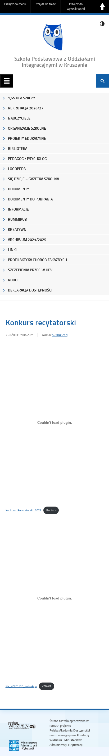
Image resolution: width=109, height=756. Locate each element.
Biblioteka (17, 148)
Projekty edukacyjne (27, 138)
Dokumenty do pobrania (30, 199)
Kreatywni (18, 229)
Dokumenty (18, 188)
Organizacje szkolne (27, 128)
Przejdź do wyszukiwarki (76, 6)
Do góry (102, 6)
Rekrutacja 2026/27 (25, 107)
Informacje (18, 209)
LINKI (12, 249)
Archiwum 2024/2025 (27, 239)
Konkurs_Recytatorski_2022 (23, 510)
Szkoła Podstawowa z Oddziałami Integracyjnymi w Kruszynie (54, 62)
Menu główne (6, 81)
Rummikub (17, 219)
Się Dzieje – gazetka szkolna (33, 178)
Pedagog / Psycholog (27, 158)
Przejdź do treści (45, 4)
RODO (12, 279)
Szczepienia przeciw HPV (30, 269)
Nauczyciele (19, 118)
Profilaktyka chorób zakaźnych (37, 259)
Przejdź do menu (15, 4)
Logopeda (17, 168)
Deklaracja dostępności (30, 290)
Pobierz (51, 510)
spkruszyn (59, 335)
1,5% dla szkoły (21, 97)
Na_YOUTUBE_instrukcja (21, 686)
